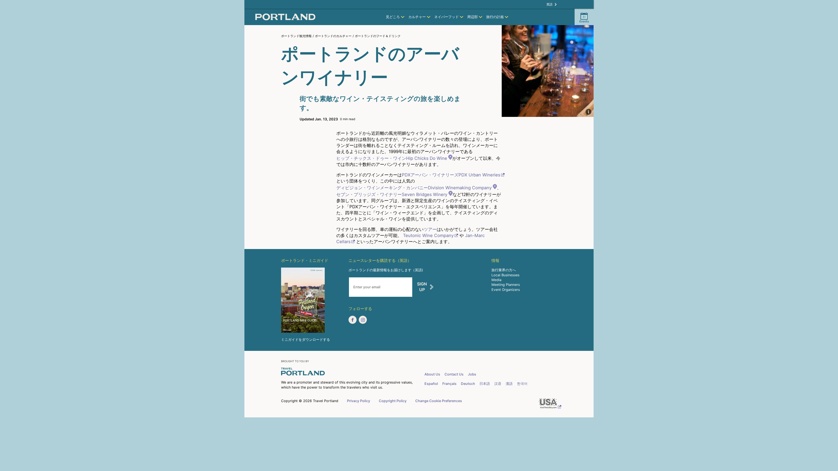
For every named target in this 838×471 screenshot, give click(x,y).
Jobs (472, 374)
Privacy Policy (358, 401)
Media (496, 280)
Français (449, 383)
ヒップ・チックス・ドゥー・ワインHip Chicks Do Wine (391, 158)
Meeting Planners (505, 284)
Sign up (422, 287)
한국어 (522, 383)
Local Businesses (505, 275)
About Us (432, 374)
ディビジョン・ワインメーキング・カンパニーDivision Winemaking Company (414, 187)
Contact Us (454, 374)
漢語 (509, 383)
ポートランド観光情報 (296, 36)
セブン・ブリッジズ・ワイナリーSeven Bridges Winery (391, 194)
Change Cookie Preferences (438, 401)
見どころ (393, 17)
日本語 (484, 383)
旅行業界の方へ (503, 270)
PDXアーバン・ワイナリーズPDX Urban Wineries (451, 174)
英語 (549, 4)
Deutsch (468, 383)
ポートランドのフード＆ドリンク (378, 36)
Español (431, 383)
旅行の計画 (495, 17)
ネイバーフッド (446, 17)
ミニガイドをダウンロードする (305, 339)
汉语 (497, 383)
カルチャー (417, 17)
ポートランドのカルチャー (333, 36)
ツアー (430, 229)
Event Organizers (505, 289)
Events (584, 19)
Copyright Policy (393, 401)
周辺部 (472, 17)
